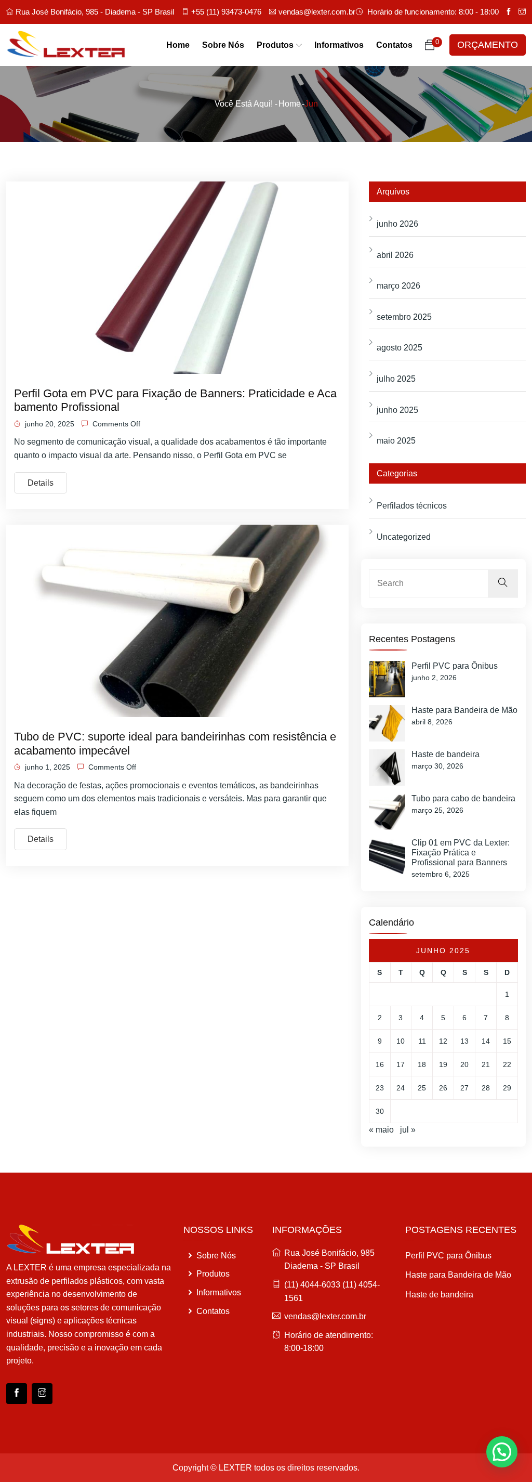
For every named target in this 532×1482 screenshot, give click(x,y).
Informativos (339, 45)
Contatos (394, 45)
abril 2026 (395, 255)
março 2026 (398, 285)
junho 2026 (397, 223)
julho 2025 (396, 378)
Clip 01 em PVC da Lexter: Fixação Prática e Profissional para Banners (460, 852)
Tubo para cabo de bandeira (463, 798)
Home (178, 45)
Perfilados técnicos (412, 505)
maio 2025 (396, 440)
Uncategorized (404, 536)
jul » (408, 1129)
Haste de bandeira (445, 754)
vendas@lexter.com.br (316, 11)
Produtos (275, 45)
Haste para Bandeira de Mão (464, 710)
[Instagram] (42, 1393)
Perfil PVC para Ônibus (454, 665)
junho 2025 (397, 410)
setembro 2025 (404, 317)
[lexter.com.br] (66, 45)
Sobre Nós (215, 1255)
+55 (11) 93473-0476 (226, 11)
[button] (501, 1451)
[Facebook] (16, 1393)
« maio (381, 1129)
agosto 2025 (399, 347)
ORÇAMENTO (487, 45)
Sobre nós (223, 45)
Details (41, 482)
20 (464, 1064)
